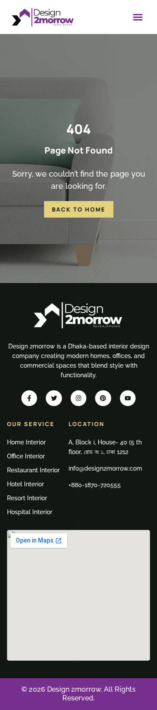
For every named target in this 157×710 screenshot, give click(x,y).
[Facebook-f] (29, 398)
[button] (138, 17)
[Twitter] (53, 398)
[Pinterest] (103, 398)
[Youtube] (128, 398)
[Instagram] (78, 398)
